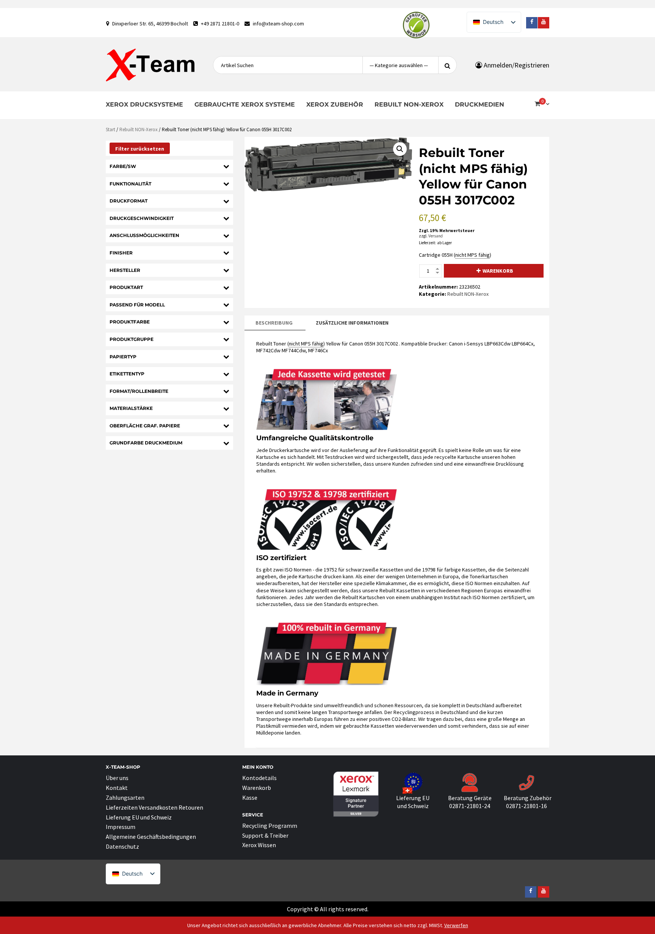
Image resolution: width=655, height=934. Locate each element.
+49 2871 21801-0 (220, 23)
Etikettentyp (127, 374)
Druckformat (128, 201)
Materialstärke (131, 408)
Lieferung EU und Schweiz (139, 817)
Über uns (117, 778)
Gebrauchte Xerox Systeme (244, 104)
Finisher (121, 253)
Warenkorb (498, 270)
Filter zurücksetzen (139, 148)
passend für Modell (137, 305)
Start (110, 129)
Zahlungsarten (125, 797)
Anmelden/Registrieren (515, 65)
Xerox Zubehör (334, 104)
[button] (400, 149)
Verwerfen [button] (456, 925)
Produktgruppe (132, 339)
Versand (435, 236)
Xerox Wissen (259, 845)
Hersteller (125, 270)
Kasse (249, 797)
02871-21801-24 (469, 806)
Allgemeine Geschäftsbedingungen (151, 836)
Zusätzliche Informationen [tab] (352, 322)
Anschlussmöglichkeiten (144, 235)
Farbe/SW (123, 166)
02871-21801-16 (526, 806)
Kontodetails (259, 778)
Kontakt (117, 787)
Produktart (126, 287)
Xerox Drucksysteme (144, 104)
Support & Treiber (265, 835)
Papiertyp (123, 356)
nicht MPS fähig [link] (472, 254)
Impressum (120, 826)
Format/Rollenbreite (139, 391)
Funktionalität (130, 184)
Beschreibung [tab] (274, 322)
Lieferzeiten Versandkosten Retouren (154, 807)
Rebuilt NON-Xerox (409, 104)
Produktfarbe (130, 322)
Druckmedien (479, 104)
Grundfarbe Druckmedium (146, 443)
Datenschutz (122, 846)
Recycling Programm (269, 825)
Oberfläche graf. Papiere (145, 426)
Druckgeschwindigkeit (142, 218)
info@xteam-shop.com (278, 23)
